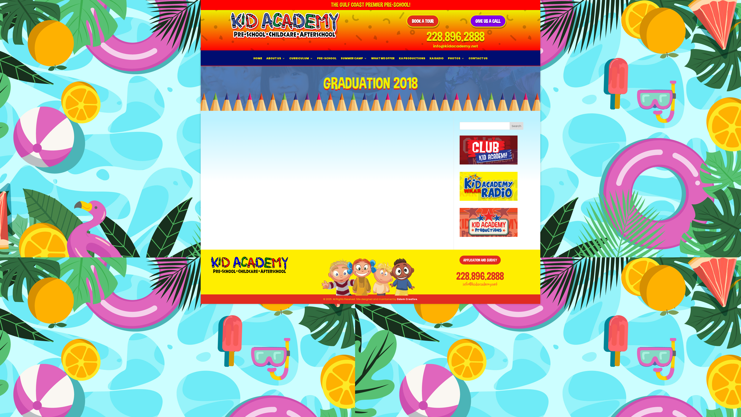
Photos (454, 58)
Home (257, 58)
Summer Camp (352, 58)
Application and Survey (480, 260)
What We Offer (383, 58)
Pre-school (327, 58)
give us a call (488, 21)
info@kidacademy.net (480, 284)
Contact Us (478, 58)
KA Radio (437, 58)
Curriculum (299, 58)
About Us (273, 58)
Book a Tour (423, 21)
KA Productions (412, 58)
